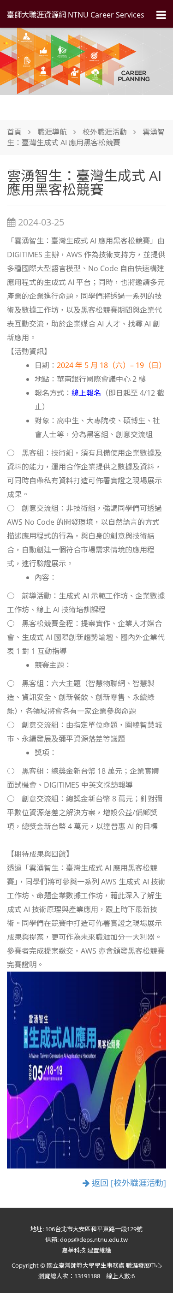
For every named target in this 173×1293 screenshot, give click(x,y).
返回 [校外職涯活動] (127, 1183)
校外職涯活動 (105, 132)
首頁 (14, 132)
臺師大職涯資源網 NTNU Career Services (75, 15)
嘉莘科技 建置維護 (86, 1250)
